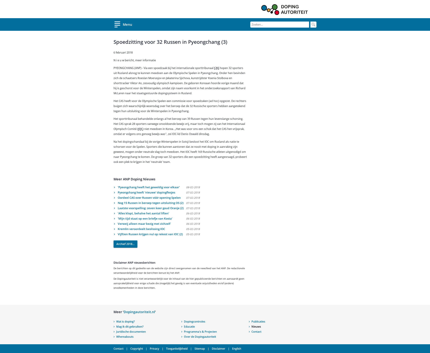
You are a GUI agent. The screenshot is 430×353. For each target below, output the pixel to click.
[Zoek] (313, 25)
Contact (256, 331)
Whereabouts (125, 337)
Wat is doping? (125, 321)
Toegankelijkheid (177, 348)
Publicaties (258, 321)
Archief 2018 (124, 244)
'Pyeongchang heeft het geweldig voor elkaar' (149, 187)
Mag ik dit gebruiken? (129, 326)
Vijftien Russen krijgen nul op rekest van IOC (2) (150, 234)
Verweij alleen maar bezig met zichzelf (144, 224)
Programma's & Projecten (200, 331)
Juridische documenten (131, 331)
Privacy (154, 348)
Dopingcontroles (194, 321)
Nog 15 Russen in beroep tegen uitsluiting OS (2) (150, 203)
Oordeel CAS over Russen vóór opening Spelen (149, 198)
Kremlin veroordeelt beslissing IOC (141, 229)
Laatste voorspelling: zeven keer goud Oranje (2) (151, 208)
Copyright (136, 348)
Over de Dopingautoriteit (200, 337)
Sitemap (200, 348)
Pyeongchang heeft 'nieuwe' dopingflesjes (146, 192)
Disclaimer (218, 348)
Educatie (189, 326)
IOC (140, 129)
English (236, 348)
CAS (216, 68)
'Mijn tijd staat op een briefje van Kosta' (145, 218)
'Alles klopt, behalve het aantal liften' (143, 213)
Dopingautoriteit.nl (139, 312)
